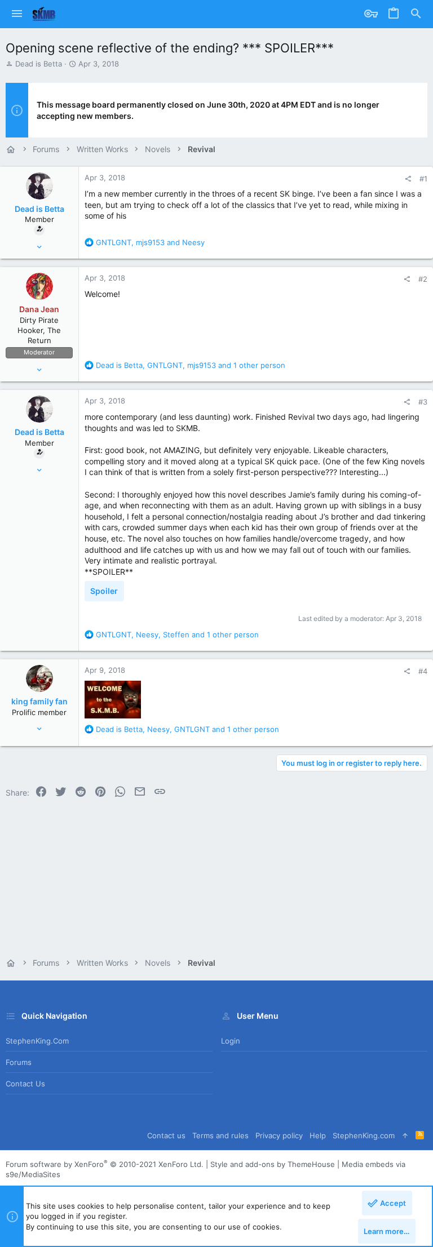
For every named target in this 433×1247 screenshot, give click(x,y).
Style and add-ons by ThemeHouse (272, 1164)
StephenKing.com (37, 1040)
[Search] (416, 14)
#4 (422, 671)
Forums (19, 1062)
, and (150, 242)
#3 (422, 401)
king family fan (39, 701)
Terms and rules (220, 1135)
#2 (422, 278)
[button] (17, 14)
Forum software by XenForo (105, 1164)
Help (318, 1135)
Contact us (25, 1083)
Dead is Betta (38, 63)
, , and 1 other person (190, 365)
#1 (423, 178)
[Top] (405, 1136)
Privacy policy (279, 1135)
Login (230, 1040)
